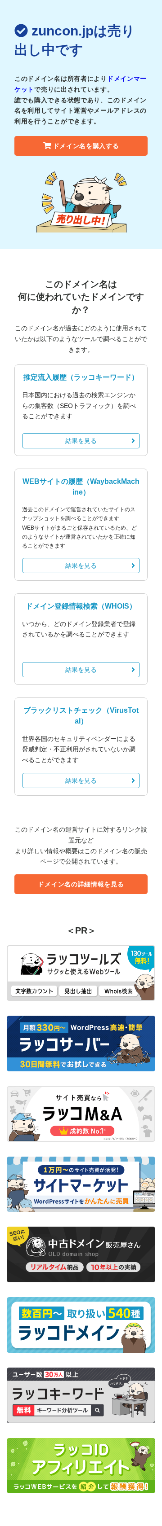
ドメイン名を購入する (86, 145)
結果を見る (81, 440)
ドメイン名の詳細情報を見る (81, 884)
